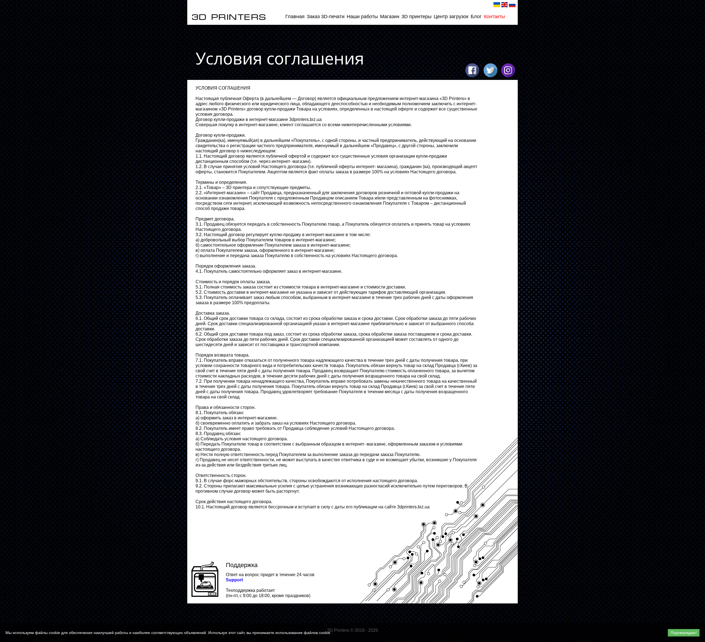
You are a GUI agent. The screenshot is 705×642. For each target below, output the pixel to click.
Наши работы (362, 16)
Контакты (494, 16)
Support (234, 580)
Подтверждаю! (684, 632)
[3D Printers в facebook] (472, 70)
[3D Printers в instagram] (508, 70)
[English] (504, 5)
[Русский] (512, 5)
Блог (476, 16)
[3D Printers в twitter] (490, 70)
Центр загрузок (451, 16)
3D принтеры (417, 16)
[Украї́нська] (497, 5)
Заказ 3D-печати (326, 16)
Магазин (389, 16)
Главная (295, 16)
